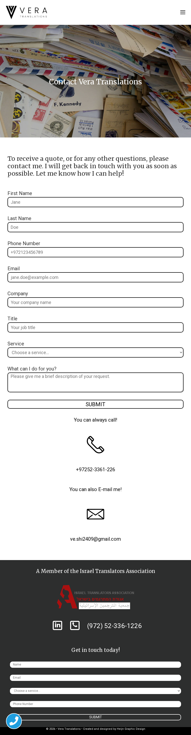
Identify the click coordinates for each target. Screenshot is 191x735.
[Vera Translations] (26, 12)
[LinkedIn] (57, 625)
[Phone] (74, 625)
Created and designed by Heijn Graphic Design (114, 729)
